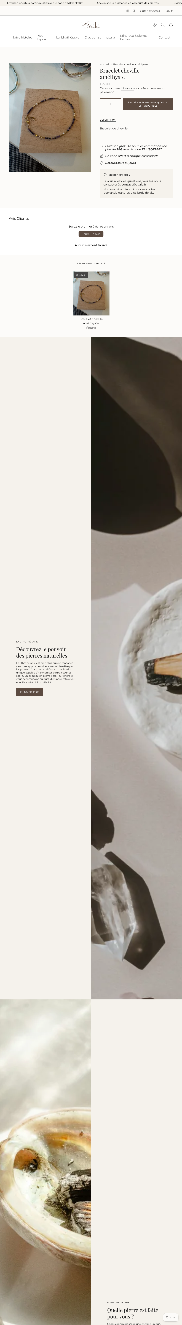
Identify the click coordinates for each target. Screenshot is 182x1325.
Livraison (127, 88)
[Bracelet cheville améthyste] (91, 293)
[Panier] (171, 25)
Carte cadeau (150, 11)
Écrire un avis (91, 234)
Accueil (104, 64)
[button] (44, 37)
